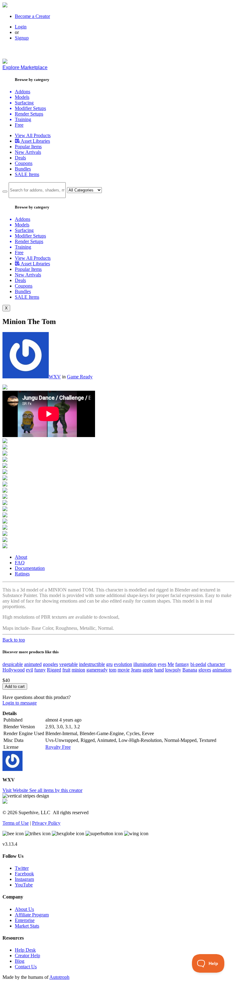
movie (124, 669)
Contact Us (26, 966)
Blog (19, 961)
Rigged (54, 669)
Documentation (30, 568)
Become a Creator (32, 16)
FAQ (20, 562)
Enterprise (25, 920)
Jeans (136, 669)
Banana (189, 669)
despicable (12, 664)
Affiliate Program (32, 914)
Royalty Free (58, 747)
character (216, 664)
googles (50, 664)
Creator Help (27, 955)
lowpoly (173, 669)
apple (148, 669)
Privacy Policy (46, 823)
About (21, 557)
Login (21, 26)
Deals (20, 157)
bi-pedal (198, 664)
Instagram (24, 879)
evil (29, 669)
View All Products (33, 135)
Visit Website (15, 790)
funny (40, 669)
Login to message (19, 702)
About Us (24, 909)
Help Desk (25, 950)
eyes (162, 664)
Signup (22, 37)
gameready (97, 669)
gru (109, 664)
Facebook (24, 873)
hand (159, 669)
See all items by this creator (55, 790)
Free (19, 125)
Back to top (13, 639)
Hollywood (13, 669)
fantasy (182, 664)
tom (112, 669)
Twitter (22, 868)
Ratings (22, 573)
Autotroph (59, 977)
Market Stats (27, 925)
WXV (55, 376)
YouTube (24, 884)
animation (221, 669)
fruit (66, 669)
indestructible (92, 664)
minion (78, 669)
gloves (204, 669)
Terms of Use (15, 823)
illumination (144, 664)
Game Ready (80, 376)
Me (171, 664)
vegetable (68, 664)
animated (33, 664)
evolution (123, 664)
